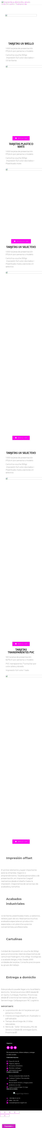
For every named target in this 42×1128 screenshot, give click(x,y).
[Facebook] (8, 1047)
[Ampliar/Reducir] (2, 1112)
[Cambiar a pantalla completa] (7, 1112)
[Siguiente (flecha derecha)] (7, 1115)
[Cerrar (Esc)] (17, 1112)
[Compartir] (12, 1112)
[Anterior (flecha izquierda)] (2, 1115)
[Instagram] (11, 1047)
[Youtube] (15, 1047)
